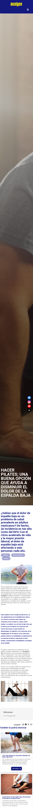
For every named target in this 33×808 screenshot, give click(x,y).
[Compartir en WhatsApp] (23, 724)
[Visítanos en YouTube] (29, 406)
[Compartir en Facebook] (26, 724)
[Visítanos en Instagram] (29, 402)
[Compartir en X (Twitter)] (28, 724)
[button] (27, 9)
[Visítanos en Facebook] (29, 397)
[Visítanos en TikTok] (29, 410)
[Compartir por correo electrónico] (31, 724)
